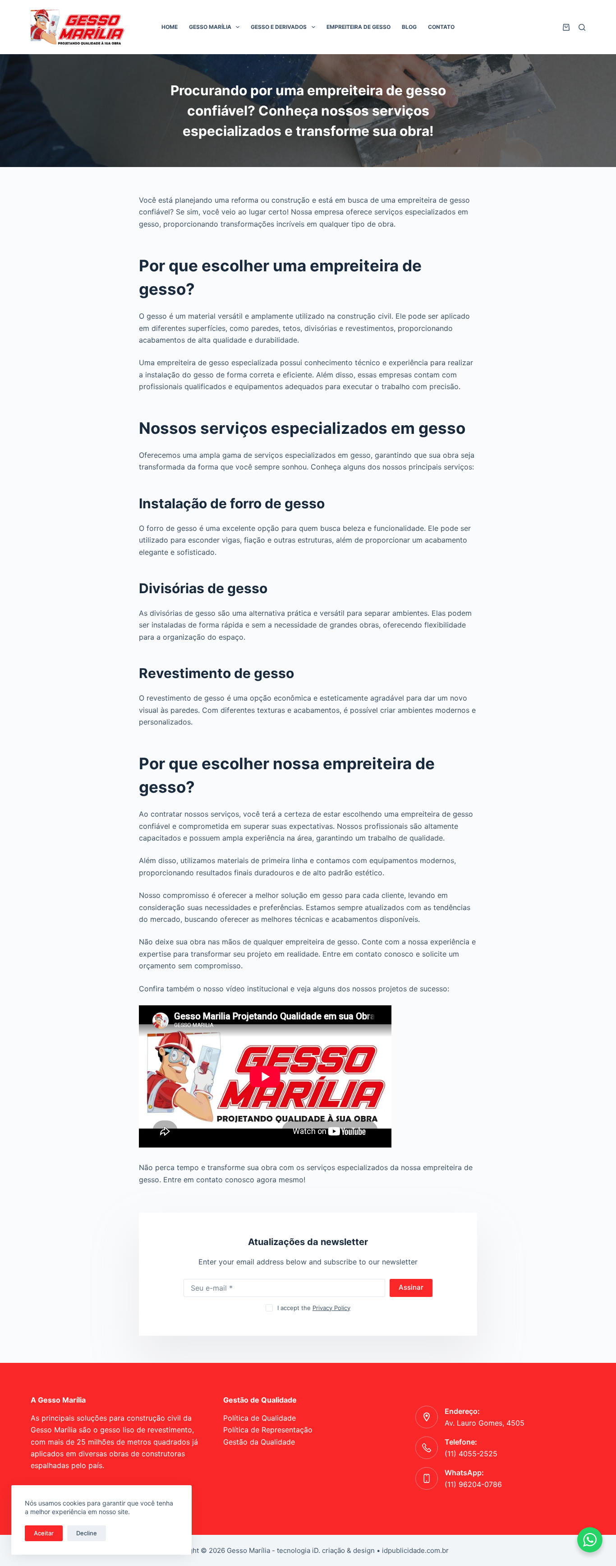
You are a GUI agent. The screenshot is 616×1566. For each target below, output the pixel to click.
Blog (409, 26)
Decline (86, 1533)
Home (169, 26)
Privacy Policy (331, 1307)
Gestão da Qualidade (259, 1441)
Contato (441, 26)
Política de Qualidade (259, 1417)
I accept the (313, 1307)
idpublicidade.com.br (415, 1550)
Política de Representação (268, 1429)
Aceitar (44, 1533)
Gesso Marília (210, 26)
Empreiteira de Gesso (358, 26)
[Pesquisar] (582, 27)
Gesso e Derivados (279, 26)
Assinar (411, 1287)
